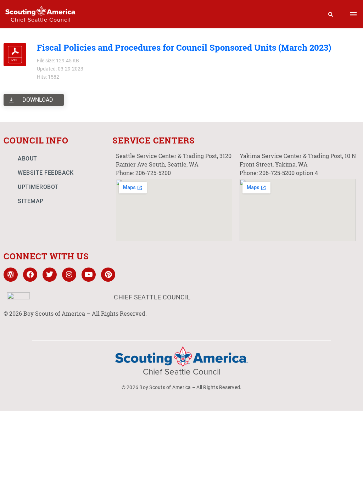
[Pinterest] (108, 275)
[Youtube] (89, 275)
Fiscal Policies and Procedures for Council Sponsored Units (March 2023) (184, 47)
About (27, 158)
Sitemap (31, 201)
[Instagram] (69, 275)
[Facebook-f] (30, 275)
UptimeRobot (38, 187)
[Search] (331, 14)
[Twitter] (50, 275)
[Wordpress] (11, 275)
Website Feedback (45, 172)
